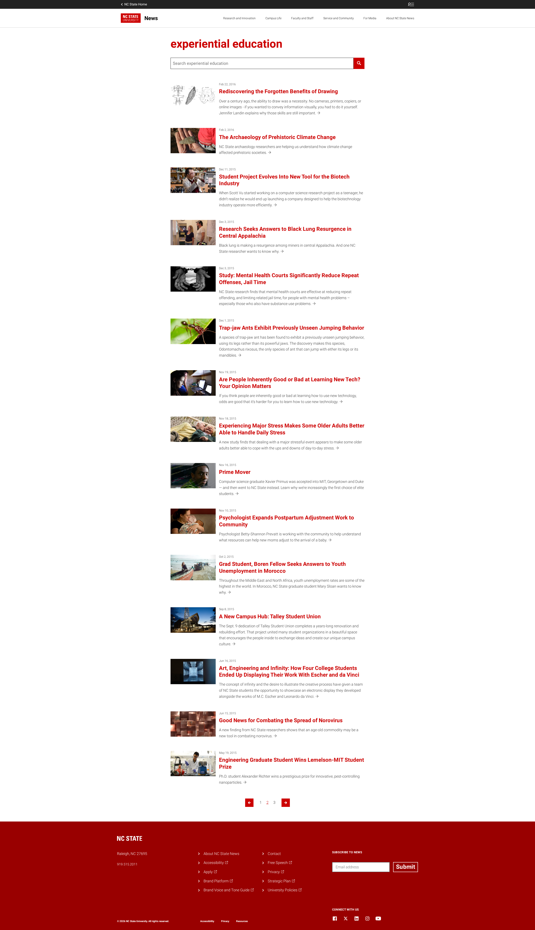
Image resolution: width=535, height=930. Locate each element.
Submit (405, 866)
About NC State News (400, 18)
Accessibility (207, 921)
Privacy (225, 921)
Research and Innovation (239, 18)
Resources (242, 921)
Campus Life (273, 18)
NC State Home (135, 4)
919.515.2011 (127, 864)
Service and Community (338, 18)
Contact (274, 853)
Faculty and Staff (302, 18)
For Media (369, 18)
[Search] (359, 63)
